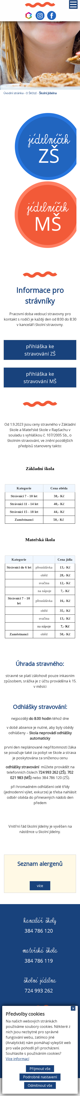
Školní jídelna (48, 93)
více (40, 885)
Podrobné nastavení (40, 1076)
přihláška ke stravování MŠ (40, 377)
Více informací (17, 1058)
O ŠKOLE (31, 93)
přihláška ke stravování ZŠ (40, 350)
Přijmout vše (40, 1068)
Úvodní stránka (14, 93)
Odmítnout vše (40, 1085)
